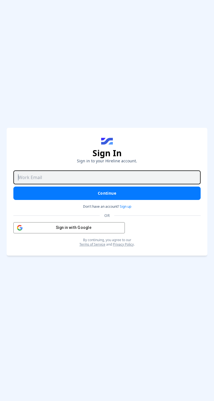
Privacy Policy (123, 244)
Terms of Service (92, 244)
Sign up (125, 206)
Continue (107, 193)
